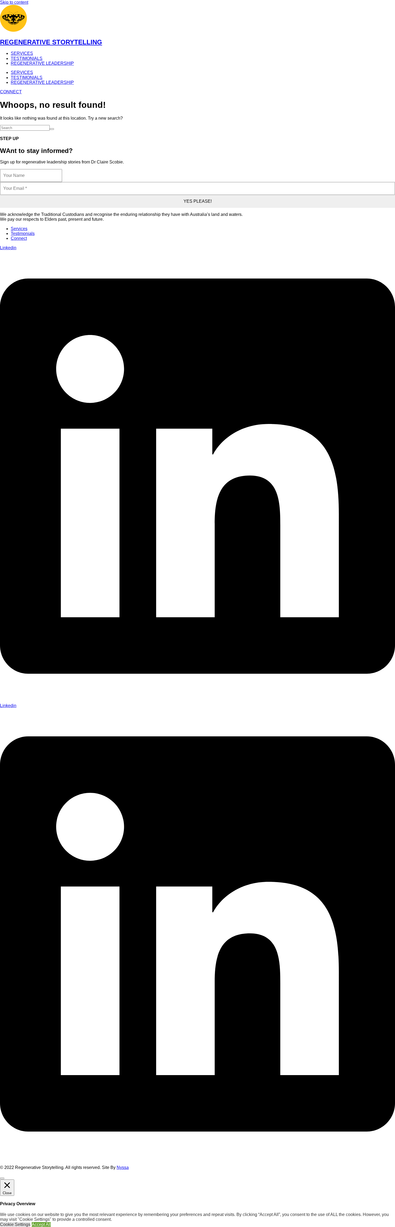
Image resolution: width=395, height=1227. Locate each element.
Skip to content (14, 2)
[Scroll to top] (2, 1178)
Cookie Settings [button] (15, 1224)
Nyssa (123, 1167)
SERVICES (22, 53)
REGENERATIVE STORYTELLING (51, 42)
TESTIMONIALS (26, 58)
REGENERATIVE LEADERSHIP (42, 63)
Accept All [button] (41, 1224)
